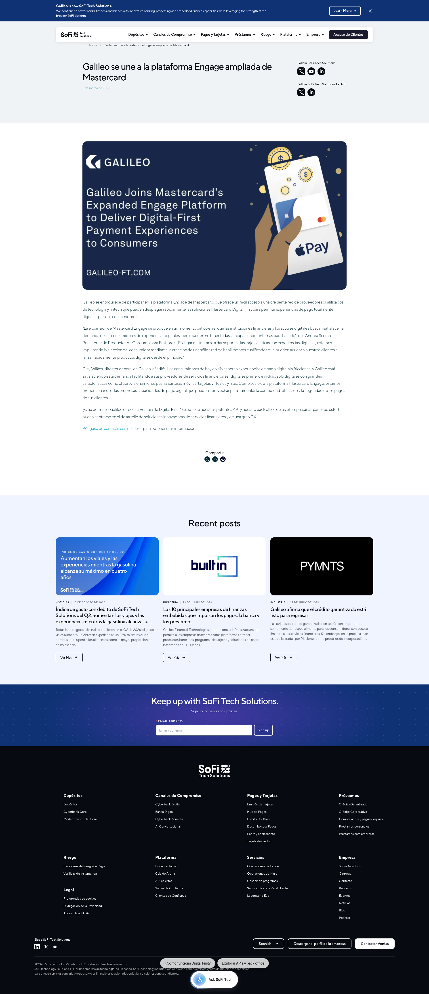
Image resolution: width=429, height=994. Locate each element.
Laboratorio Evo (258, 895)
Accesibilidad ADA (76, 913)
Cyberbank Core (75, 811)
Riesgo (266, 34)
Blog (342, 910)
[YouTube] (311, 71)
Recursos (345, 888)
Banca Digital (164, 811)
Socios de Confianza (169, 888)
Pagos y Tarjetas (213, 34)
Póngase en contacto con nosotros (112, 428)
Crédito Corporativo (353, 811)
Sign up (263, 730)
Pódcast (344, 917)
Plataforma (288, 34)
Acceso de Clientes (348, 34)
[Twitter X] (46, 946)
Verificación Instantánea (80, 873)
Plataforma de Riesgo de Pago (84, 866)
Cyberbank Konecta (169, 819)
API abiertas (163, 881)
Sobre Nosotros (350, 866)
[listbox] (268, 943)
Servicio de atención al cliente (267, 888)
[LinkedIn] (321, 71)
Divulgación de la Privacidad (82, 906)
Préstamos (243, 34)
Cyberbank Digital (167, 804)
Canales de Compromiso (172, 34)
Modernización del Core (80, 819)
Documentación (166, 866)
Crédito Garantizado (353, 804)
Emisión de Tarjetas (260, 804)
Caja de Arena (165, 873)
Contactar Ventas (375, 944)
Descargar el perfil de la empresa (320, 944)
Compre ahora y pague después (361, 819)
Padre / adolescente (261, 834)
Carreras (345, 873)
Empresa (313, 34)
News (93, 45)
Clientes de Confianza (170, 895)
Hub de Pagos (257, 811)
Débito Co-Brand (259, 819)
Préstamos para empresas (356, 834)
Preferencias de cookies (79, 898)
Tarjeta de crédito (259, 841)
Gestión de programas (262, 881)
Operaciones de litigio (262, 873)
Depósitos (136, 34)
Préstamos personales (354, 826)
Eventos (344, 895)
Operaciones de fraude (263, 866)
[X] (301, 71)
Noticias (344, 903)
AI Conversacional (168, 826)
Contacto (345, 881)
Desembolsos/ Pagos (261, 826)
